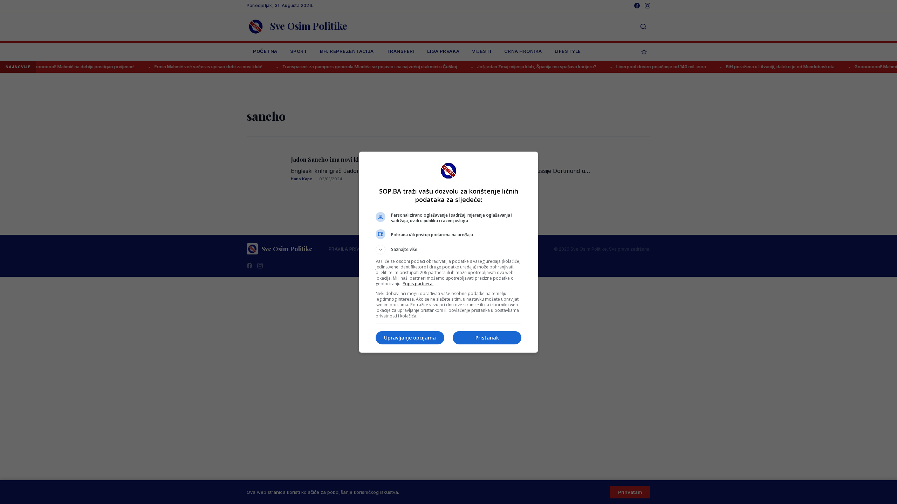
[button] (448, 249)
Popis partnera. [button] (418, 284)
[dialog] (448, 252)
